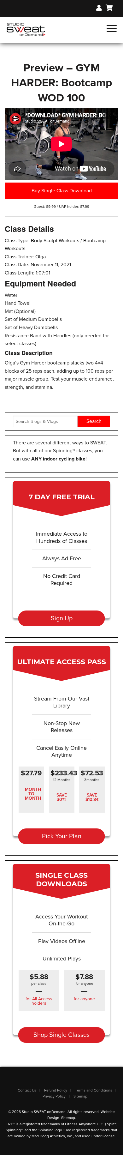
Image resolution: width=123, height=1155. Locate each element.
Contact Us (27, 1090)
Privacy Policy (54, 1096)
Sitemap (80, 1096)
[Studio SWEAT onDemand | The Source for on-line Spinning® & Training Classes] (26, 29)
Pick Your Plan (61, 836)
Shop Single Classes (61, 1035)
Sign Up (62, 618)
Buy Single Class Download (62, 191)
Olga (40, 257)
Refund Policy (55, 1090)
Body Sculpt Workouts (55, 241)
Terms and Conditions (93, 1090)
